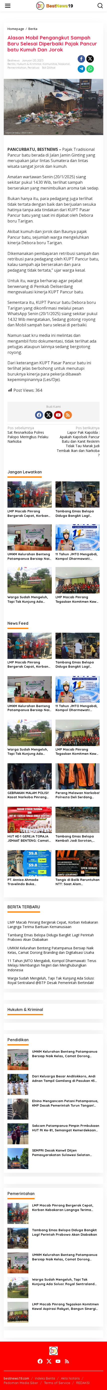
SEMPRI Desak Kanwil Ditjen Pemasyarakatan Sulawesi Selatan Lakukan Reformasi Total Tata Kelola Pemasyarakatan (63, 1152)
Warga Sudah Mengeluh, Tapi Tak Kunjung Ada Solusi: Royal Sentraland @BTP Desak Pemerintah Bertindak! (27, 599)
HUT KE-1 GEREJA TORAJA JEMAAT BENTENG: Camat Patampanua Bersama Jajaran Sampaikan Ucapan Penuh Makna (28, 838)
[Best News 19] (54, 5)
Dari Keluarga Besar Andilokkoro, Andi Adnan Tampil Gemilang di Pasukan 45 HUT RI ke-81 (63, 1078)
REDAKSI (83, 1383)
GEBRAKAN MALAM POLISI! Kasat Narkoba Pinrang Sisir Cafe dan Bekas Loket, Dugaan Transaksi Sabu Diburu (28, 795)
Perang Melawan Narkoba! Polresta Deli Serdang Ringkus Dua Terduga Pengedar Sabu (77, 795)
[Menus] (8, 5)
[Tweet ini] (90, 59)
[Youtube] (58, 415)
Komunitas (50, 64)
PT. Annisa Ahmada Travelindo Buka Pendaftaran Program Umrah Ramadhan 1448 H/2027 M (26, 882)
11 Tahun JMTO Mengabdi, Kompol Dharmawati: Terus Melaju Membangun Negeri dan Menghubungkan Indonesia (76, 556)
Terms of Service (57, 1383)
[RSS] (68, 415)
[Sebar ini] (81, 59)
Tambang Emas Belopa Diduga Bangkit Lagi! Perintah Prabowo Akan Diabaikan (74, 513)
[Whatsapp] (90, 69)
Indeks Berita (45, 1378)
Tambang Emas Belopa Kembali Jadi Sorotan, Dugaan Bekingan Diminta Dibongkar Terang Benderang (76, 838)
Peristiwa (33, 67)
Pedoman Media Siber (21, 1383)
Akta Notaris (70, 1378)
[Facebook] (39, 415)
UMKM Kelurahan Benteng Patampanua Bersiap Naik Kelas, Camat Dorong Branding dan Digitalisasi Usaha (29, 556)
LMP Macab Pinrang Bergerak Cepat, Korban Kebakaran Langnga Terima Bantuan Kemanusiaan (27, 513)
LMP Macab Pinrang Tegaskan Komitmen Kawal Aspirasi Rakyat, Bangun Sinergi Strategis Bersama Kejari (77, 599)
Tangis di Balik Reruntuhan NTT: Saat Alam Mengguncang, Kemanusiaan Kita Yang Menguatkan (77, 882)
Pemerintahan (16, 67)
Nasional (64, 64)
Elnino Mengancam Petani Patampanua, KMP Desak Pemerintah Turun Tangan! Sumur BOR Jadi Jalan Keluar (65, 1103)
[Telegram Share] (81, 69)
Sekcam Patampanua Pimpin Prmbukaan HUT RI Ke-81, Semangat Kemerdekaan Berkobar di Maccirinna (65, 1128)
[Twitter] (49, 415)
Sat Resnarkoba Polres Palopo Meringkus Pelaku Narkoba (27, 435)
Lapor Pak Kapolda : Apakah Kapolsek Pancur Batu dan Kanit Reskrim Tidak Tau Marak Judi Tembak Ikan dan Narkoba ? (78, 441)
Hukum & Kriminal (29, 64)
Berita (11, 64)
